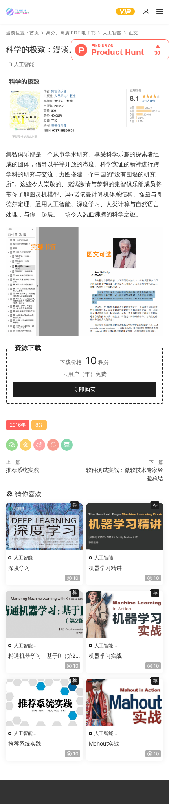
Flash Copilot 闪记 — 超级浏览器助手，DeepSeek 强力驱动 (17, 12)
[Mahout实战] (124, 702)
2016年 (18, 425)
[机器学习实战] (124, 614)
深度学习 (19, 567)
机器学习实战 (105, 655)
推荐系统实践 (22, 469)
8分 (39, 425)
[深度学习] (44, 526)
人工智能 (24, 64)
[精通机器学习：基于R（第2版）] (44, 614)
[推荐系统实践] (44, 702)
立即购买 (84, 389)
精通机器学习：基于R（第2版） (41, 656)
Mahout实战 (104, 743)
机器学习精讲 (105, 567)
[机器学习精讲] (124, 526)
